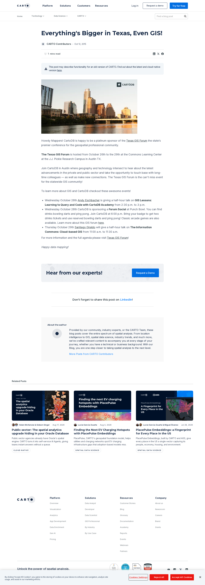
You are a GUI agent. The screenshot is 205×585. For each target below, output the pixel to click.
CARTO (80, 16)
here (59, 70)
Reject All (159, 577)
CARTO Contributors (59, 43)
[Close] (200, 577)
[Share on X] (158, 54)
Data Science (60, 16)
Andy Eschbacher (89, 200)
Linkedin (126, 299)
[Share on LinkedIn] (154, 54)
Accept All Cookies (182, 577)
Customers (83, 5)
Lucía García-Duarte (87, 425)
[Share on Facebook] (162, 54)
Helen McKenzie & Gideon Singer (34, 425)
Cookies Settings (138, 577)
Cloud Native (21, 450)
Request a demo (155, 5)
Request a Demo (145, 272)
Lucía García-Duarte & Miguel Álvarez (160, 425)
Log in (134, 5)
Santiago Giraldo (85, 227)
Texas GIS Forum (136, 140)
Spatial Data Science (87, 450)
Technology (37, 16)
